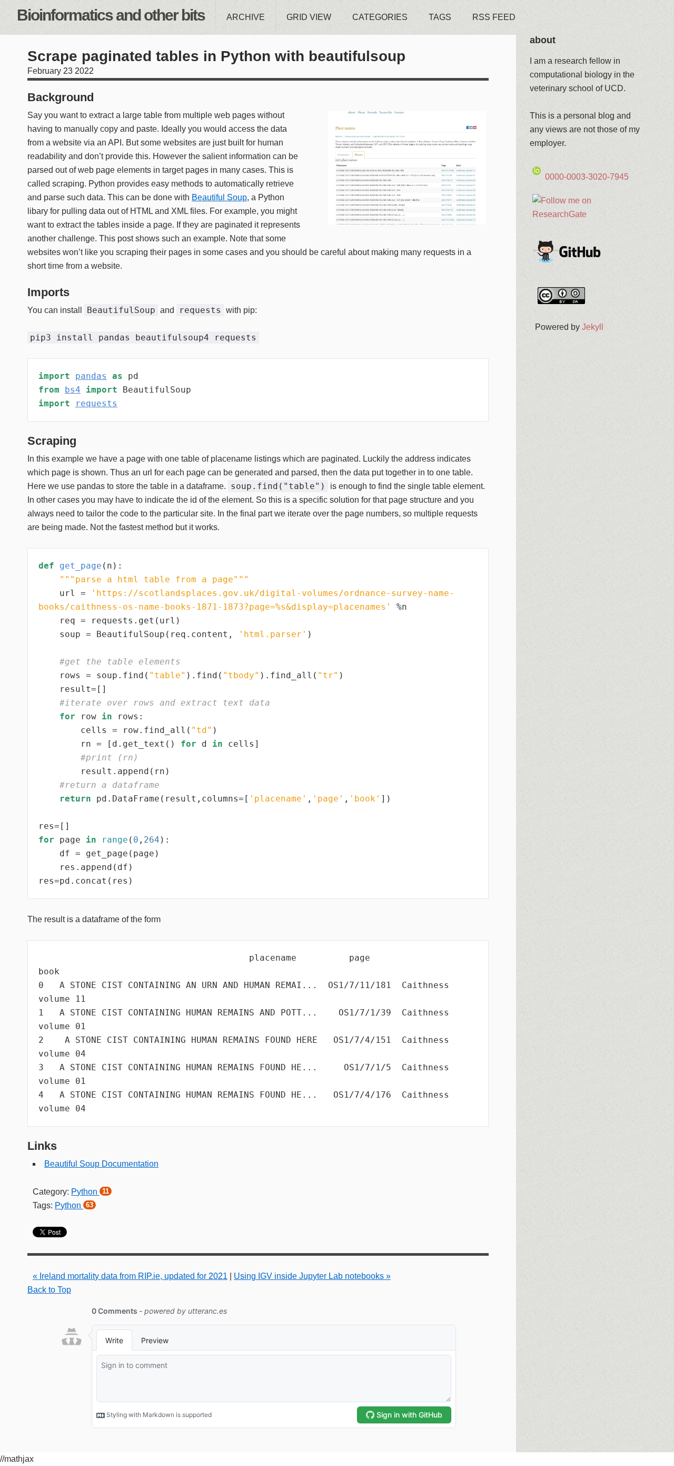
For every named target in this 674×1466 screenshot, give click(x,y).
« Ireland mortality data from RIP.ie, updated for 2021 (130, 1276)
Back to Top (49, 1289)
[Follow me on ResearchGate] (588, 213)
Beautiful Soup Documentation (101, 1163)
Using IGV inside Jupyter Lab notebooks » (312, 1276)
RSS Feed (494, 17)
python (90, 1191)
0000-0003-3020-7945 (587, 176)
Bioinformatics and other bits (111, 15)
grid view (308, 17)
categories (380, 17)
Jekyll (592, 326)
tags (440, 17)
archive (245, 17)
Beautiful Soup (219, 197)
